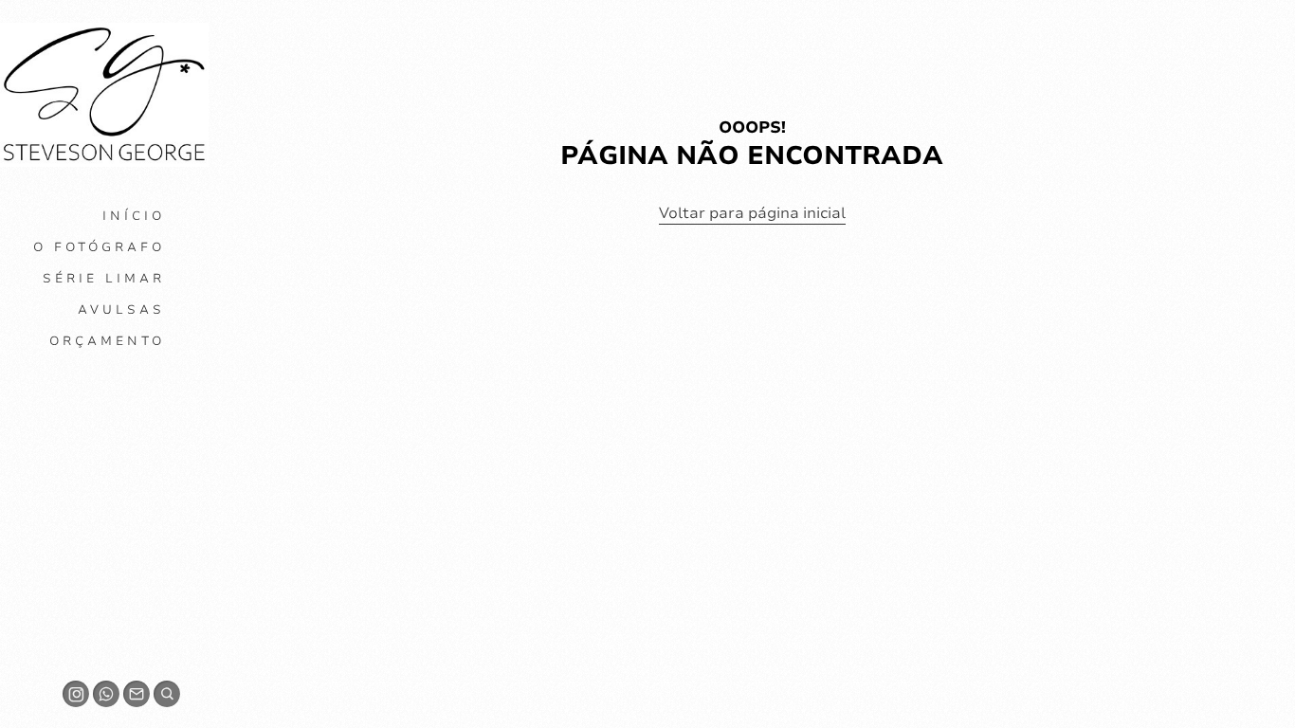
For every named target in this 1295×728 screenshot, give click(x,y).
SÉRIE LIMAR (104, 278)
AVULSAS (121, 309)
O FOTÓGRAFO (99, 247)
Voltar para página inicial (752, 213)
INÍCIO (133, 216)
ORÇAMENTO (107, 341)
